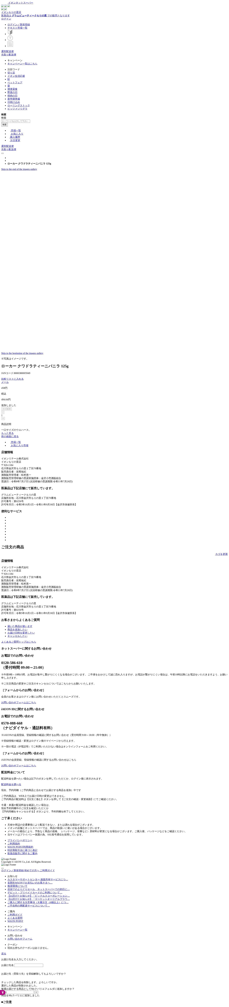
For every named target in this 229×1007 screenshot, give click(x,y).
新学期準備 (13, 99)
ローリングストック (18, 105)
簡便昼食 (12, 89)
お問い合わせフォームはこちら (18, 702)
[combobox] (15, 121)
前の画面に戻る (10, 436)
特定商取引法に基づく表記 (22, 850)
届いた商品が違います (19, 626)
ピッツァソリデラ (17, 108)
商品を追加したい (17, 629)
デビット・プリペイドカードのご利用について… (34, 892)
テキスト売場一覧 (17, 27)
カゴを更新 (221, 554)
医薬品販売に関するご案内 (22, 853)
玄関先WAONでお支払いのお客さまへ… (29, 882)
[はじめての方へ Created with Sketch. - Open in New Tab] (10, 34)
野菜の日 (12, 92)
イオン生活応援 (16, 76)
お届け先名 (7, 965)
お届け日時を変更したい (21, 632)
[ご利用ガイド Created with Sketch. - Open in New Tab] (10, 39)
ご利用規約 (13, 843)
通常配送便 (7, 51)
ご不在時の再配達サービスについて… (28, 905)
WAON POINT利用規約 (20, 847)
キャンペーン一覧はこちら (22, 63)
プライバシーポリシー (19, 840)
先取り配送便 (8, 54)
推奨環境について (17, 886)
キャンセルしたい (17, 636)
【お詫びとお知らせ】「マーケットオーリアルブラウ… (38, 899)
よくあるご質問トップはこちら (18, 641)
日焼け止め (13, 102)
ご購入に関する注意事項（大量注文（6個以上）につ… (38, 902)
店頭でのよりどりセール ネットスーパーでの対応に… (38, 889)
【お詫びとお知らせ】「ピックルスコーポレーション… (38, 895)
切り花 (11, 72)
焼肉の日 (12, 95)
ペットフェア (14, 82)
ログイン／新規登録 (18, 24)
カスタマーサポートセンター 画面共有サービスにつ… (37, 879)
